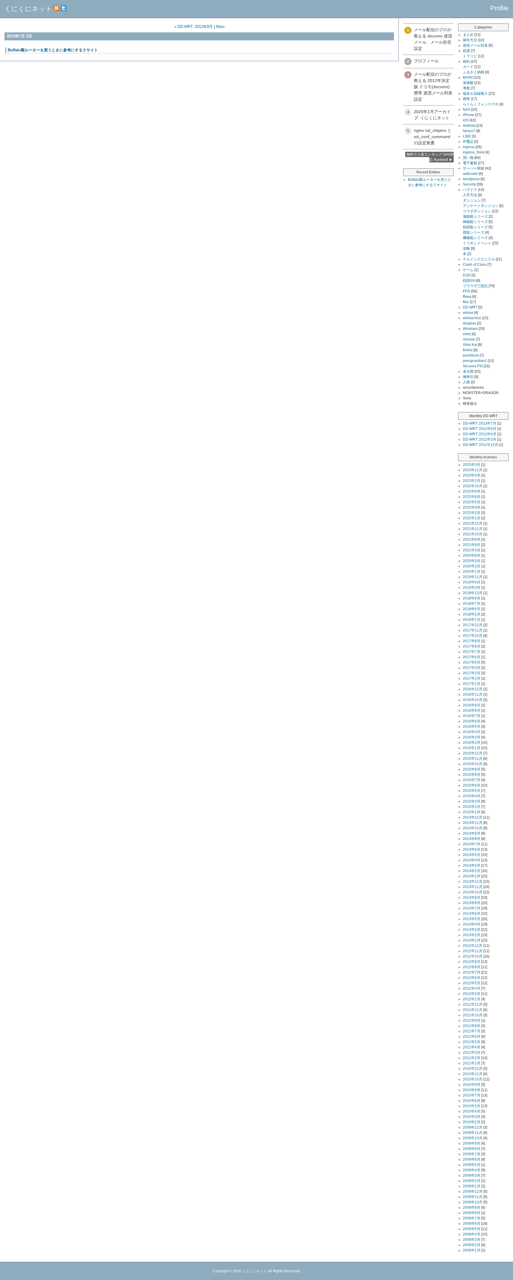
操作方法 (470, 40)
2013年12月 (472, 881)
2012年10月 (472, 956)
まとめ (468, 35)
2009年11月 (472, 1133)
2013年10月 (472, 892)
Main (220, 26)
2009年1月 (471, 1186)
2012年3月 (471, 994)
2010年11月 (472, 1074)
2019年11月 (472, 577)
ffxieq (467, 297)
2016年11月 (472, 694)
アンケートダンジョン (480, 206)
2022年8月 (471, 497)
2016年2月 (471, 743)
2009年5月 (471, 1165)
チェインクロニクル (479, 259)
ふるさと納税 (473, 72)
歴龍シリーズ (473, 232)
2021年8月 (471, 545)
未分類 (468, 371)
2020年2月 (471, 566)
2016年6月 (471, 721)
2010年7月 (471, 1095)
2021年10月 (472, 534)
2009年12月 (472, 1127)
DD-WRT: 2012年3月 (479, 439)
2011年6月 (471, 1036)
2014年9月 (471, 833)
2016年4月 (471, 732)
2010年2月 (471, 1122)
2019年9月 (471, 582)
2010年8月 (471, 1090)
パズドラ (470, 190)
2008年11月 (472, 1197)
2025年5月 (471, 465)
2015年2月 (471, 807)
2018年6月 (471, 609)
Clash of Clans (475, 264)
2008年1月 (471, 1250)
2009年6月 (471, 1159)
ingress (469, 147)
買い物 (468, 158)
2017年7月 (471, 652)
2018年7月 (471, 604)
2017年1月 (471, 684)
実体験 (468, 83)
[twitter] (63, 8)
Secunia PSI (473, 366)
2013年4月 (471, 924)
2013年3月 (471, 930)
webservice (472, 318)
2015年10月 (472, 764)
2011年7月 (471, 1031)
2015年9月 (471, 769)
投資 (466, 51)
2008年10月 (472, 1202)
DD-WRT (470, 307)
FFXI (466, 291)
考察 (466, 88)
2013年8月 (471, 903)
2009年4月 (471, 1170)
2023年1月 (471, 481)
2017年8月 (471, 646)
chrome (469, 339)
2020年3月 (471, 561)
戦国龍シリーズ (475, 227)
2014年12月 (472, 817)
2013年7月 (471, 908)
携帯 (466, 99)
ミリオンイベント (477, 243)
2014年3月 (471, 865)
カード (468, 67)
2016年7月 (471, 716)
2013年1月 (471, 940)
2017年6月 (471, 657)
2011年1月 (471, 1063)
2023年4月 (471, 475)
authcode (470, 174)
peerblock (471, 355)
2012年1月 (471, 999)
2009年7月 (471, 1154)
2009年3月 (471, 1175)
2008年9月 (471, 1207)
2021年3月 (471, 550)
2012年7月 (471, 972)
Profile (499, 8)
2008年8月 (471, 1213)
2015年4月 (471, 796)
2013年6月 (471, 914)
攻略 (466, 248)
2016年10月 (472, 700)
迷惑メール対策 (475, 45)
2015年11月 (472, 759)
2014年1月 (471, 876)
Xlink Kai (470, 345)
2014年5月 (471, 855)
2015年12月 (472, 753)
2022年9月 (471, 491)
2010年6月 (471, 1101)
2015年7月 (471, 780)
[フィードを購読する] (56, 8)
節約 (466, 61)
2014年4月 (471, 860)
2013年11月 (472, 887)
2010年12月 (472, 1069)
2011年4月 (471, 1047)
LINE (467, 136)
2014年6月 (471, 849)
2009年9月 (471, 1143)
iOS (466, 120)
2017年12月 (472, 625)
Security (469, 184)
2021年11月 (472, 529)
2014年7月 (471, 844)
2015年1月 (471, 812)
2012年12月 (472, 946)
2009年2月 (471, 1181)
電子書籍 (470, 163)
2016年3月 (471, 737)
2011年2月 (471, 1058)
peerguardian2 (475, 361)
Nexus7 (469, 131)
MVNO (468, 77)
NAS (466, 109)
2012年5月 (471, 983)
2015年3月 (471, 801)
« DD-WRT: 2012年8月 (193, 26)
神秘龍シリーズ (475, 222)
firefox (468, 350)
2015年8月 (471, 775)
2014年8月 (471, 839)
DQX (467, 275)
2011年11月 (472, 1010)
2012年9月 (471, 962)
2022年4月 (471, 507)
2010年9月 (471, 1085)
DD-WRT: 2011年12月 (480, 445)
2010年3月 (471, 1117)
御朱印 (468, 377)
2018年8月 (471, 598)
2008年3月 (471, 1240)
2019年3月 (471, 588)
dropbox (469, 323)
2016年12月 (472, 689)
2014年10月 (472, 828)
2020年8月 (471, 555)
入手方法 (470, 195)
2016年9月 (471, 705)
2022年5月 (471, 502)
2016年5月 (471, 726)
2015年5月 (471, 791)
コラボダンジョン (477, 211)
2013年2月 (471, 935)
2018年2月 (471, 614)
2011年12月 (472, 1004)
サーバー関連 (473, 168)
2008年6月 (471, 1224)
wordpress (471, 179)
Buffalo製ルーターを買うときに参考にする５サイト (53, 50)
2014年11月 (472, 823)
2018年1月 (471, 620)
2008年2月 (471, 1245)
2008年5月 (471, 1229)
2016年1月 (471, 748)
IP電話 (468, 142)
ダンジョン (472, 200)
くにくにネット (28, 8)
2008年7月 (471, 1218)
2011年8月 (471, 1026)
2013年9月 (471, 897)
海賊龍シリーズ (475, 216)
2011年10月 (472, 1015)
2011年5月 (471, 1042)
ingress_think (473, 152)
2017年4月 (471, 668)
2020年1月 (471, 571)
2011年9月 (471, 1020)
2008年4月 (471, 1234)
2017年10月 (472, 636)
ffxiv (466, 302)
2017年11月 (472, 630)
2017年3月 (471, 673)
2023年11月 (472, 470)
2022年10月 (472, 486)
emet (467, 334)
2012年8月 (471, 967)
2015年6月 (471, 785)
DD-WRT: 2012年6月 (479, 434)
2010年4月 (471, 1111)
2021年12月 (472, 523)
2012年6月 (471, 978)
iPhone (468, 115)
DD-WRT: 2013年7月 (479, 423)
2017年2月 (471, 678)
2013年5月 (471, 919)
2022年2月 (471, 513)
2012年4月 (471, 988)
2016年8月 (471, 710)
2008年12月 (472, 1191)
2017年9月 (471, 641)
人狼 (466, 382)
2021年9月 (471, 539)
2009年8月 (471, 1149)
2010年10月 (472, 1079)
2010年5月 (471, 1106)
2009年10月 (472, 1138)
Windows (470, 329)
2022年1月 (471, 518)
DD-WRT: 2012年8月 (479, 429)
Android (469, 126)
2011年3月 (471, 1052)
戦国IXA (469, 281)
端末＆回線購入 (475, 93)
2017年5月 (471, 662)
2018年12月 (472, 593)
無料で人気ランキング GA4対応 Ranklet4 (430, 157)
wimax (468, 313)
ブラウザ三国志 (475, 286)
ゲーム (468, 270)
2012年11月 (472, 951)
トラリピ (470, 56)
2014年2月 (471, 871)
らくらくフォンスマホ (480, 104)
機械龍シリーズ (475, 238)
